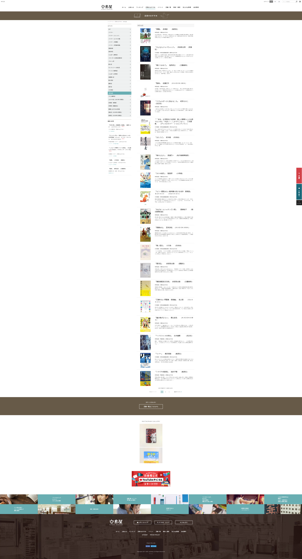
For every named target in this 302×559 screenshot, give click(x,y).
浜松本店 (111, 51)
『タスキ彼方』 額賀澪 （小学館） (169, 173)
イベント (160, 7)
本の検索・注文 (299, 175)
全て (110, 29)
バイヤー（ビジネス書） (115, 38)
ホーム (124, 7)
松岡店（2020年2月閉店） (115, 115)
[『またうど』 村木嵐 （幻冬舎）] (145, 144)
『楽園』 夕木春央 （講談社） (117, 160)
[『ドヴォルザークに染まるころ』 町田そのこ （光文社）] (145, 108)
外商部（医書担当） (114, 106)
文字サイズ (266, 1)
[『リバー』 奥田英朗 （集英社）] (145, 360)
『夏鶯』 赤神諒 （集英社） (167, 29)
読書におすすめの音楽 (114, 109)
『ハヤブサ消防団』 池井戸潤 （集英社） (171, 372)
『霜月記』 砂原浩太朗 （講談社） (170, 263)
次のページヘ (177, 391)
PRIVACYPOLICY (155, 535)
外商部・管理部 (112, 102)
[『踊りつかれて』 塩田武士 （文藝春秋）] (145, 72)
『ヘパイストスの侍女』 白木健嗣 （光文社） (174, 336)
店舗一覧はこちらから (151, 406)
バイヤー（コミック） (114, 35)
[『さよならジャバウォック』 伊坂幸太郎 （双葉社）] (145, 54)
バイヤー (111, 32)
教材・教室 (176, 7)
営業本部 (111, 48)
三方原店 (111, 90)
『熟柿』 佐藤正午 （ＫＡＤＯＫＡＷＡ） (171, 83)
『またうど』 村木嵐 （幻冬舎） (167, 137)
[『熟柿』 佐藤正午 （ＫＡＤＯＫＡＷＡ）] (145, 90)
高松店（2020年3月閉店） (115, 112)
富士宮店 (111, 80)
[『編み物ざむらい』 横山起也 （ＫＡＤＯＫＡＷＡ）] (145, 324)
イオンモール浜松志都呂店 (115, 58)
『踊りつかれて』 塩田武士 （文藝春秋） (171, 65)
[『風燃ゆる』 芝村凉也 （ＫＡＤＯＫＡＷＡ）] (145, 234)
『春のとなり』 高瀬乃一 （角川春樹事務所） (172, 155)
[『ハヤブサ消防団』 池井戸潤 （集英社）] (145, 378)
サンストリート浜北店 (114, 67)
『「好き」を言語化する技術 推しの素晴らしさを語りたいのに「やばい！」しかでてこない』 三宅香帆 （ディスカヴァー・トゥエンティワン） (174, 121)
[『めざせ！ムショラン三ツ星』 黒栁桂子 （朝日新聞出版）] (145, 216)
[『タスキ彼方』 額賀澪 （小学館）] (145, 180)
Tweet (154, 546)
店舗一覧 (168, 7)
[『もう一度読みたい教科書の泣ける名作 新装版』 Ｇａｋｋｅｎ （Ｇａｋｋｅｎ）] (145, 198)
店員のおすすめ (150, 7)
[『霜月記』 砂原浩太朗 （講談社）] (145, 270)
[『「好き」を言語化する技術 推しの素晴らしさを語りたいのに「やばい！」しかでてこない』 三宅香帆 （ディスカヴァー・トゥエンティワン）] (145, 126)
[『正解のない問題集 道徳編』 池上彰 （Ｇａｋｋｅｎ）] (145, 306)
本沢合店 (140, 25)
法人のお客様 (187, 7)
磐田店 (110, 83)
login (300, 1)
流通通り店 (111, 77)
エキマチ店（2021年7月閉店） (116, 99)
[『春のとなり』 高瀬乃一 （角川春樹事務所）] (145, 162)
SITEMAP (145, 535)
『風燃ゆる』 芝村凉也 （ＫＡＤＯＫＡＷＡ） (172, 227)
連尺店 (110, 86)
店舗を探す (184, 522)
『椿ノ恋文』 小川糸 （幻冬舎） (168, 245)
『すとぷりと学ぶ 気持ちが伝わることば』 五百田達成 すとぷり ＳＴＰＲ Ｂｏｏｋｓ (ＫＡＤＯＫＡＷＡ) (120, 137)
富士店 (110, 64)
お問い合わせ (299, 192)
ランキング (139, 7)
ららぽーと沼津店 (113, 74)
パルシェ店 (111, 61)
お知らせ (131, 7)
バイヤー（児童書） (114, 42)
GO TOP (299, 203)
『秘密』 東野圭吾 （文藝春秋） (118, 168)
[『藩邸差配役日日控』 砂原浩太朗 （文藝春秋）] (145, 288)
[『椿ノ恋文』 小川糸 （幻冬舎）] (145, 252)
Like (148, 546)
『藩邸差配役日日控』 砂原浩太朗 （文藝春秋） (174, 282)
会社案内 (196, 7)
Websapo (151, 553)
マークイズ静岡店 (113, 70)
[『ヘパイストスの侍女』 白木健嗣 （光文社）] (145, 342)
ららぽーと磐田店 (113, 54)
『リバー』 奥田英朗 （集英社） (168, 354)
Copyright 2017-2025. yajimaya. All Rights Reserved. (151, 551)
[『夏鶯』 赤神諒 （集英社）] (145, 36)
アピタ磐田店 (112, 96)
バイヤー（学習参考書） (115, 45)
